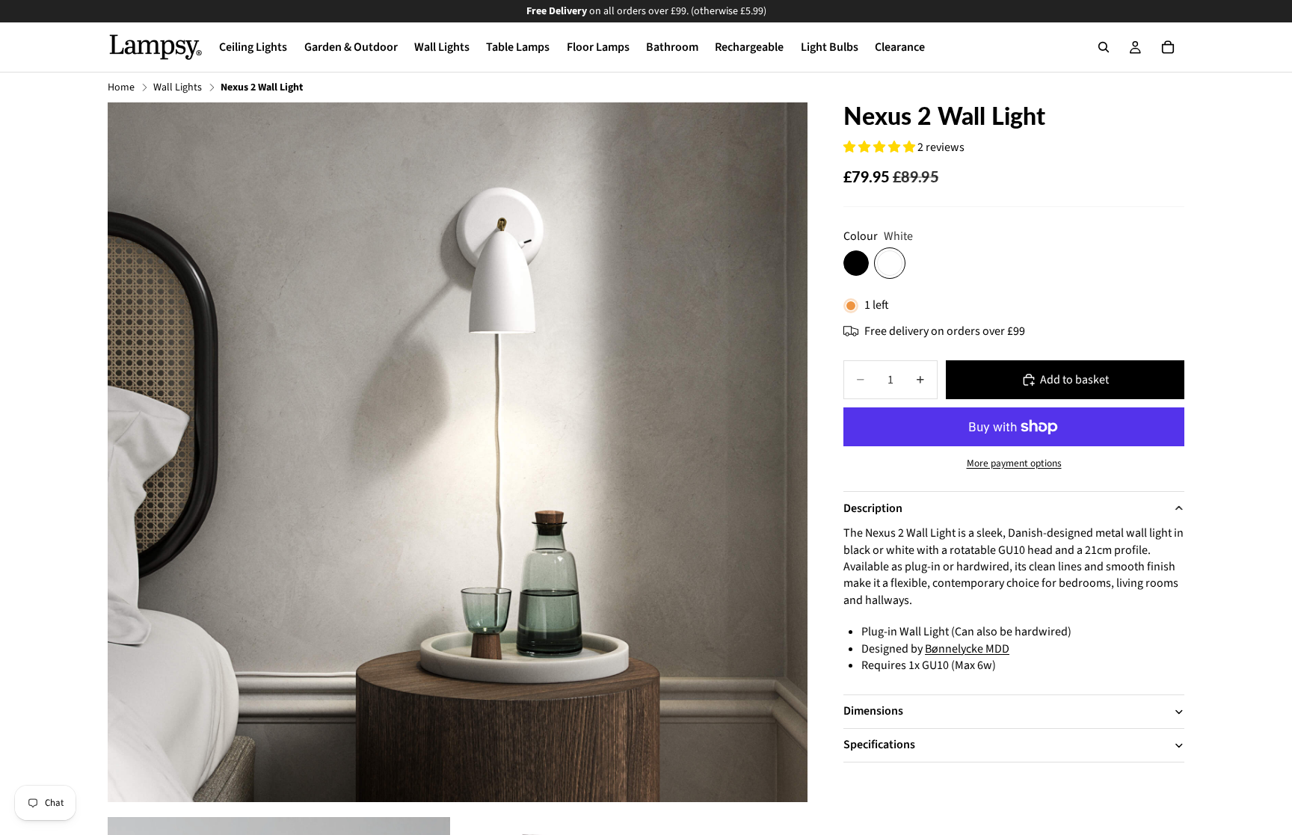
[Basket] (1167, 47)
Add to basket (1074, 380)
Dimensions (873, 711)
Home (121, 88)
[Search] (1103, 47)
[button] (880, 147)
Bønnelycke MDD (967, 649)
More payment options (1014, 463)
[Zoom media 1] (458, 452)
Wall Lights (177, 88)
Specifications (879, 744)
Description (872, 508)
